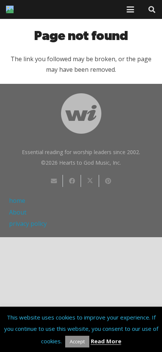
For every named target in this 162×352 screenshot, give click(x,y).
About (17, 212)
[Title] (10, 9)
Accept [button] (77, 341)
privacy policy (28, 223)
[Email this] (54, 181)
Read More (106, 341)
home (17, 200)
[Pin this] (108, 181)
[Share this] (72, 181)
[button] (130, 9)
